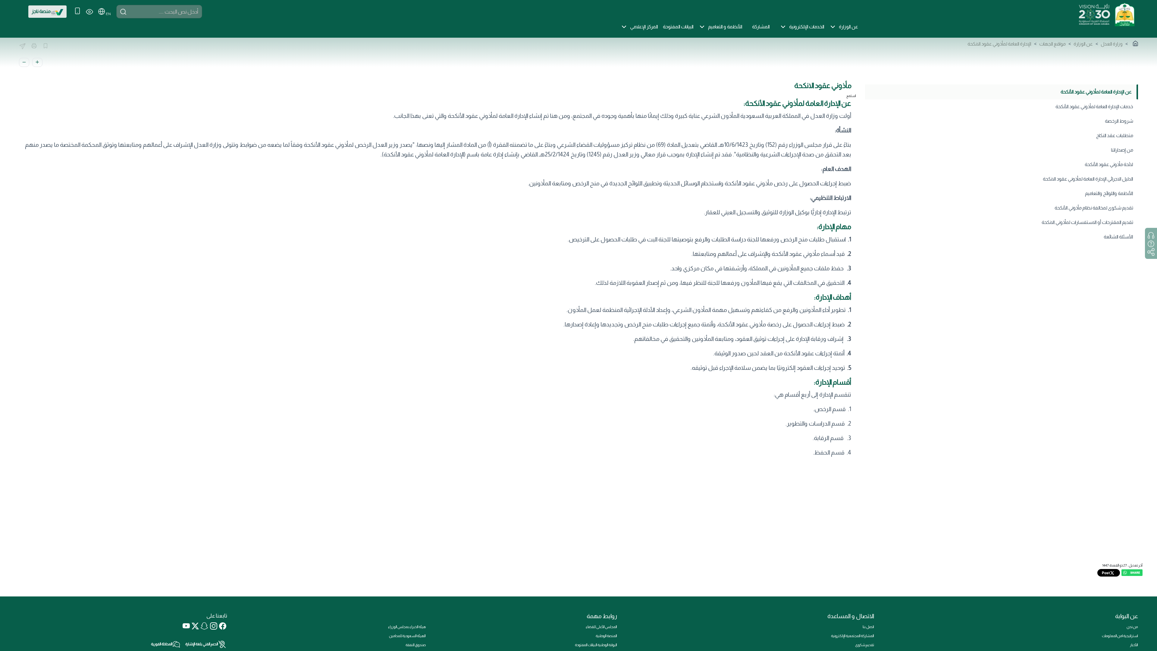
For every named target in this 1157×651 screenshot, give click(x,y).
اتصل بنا (868, 627)
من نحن (1132, 627)
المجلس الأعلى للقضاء (601, 627)
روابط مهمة (602, 616)
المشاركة (761, 26)
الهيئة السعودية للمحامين (407, 636)
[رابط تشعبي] (1124, 14)
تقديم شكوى (864, 645)
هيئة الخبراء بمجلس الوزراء (407, 627)
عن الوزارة (848, 26)
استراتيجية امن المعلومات (1120, 636)
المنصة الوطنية (606, 636)
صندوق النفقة (416, 645)
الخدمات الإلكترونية (806, 26)
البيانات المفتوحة (678, 26)
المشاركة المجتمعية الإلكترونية (852, 636)
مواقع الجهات (1052, 43)
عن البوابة (1126, 616)
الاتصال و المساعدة (850, 616)
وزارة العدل (1112, 43)
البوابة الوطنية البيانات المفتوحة (596, 645)
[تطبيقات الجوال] (77, 11)
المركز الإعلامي (644, 26)
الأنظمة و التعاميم (725, 26)
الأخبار (1134, 645)
